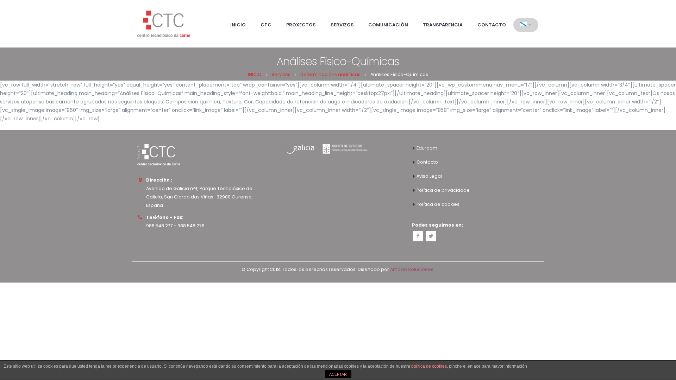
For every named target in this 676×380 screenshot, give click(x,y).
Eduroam (427, 148)
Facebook (418, 236)
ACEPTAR (338, 374)
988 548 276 (191, 226)
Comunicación (388, 24)
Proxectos (301, 24)
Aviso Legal (429, 176)
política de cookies (429, 366)
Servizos (342, 24)
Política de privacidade (443, 190)
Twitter (431, 236)
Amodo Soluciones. (412, 269)
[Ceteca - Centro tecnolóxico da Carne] (163, 24)
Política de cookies (438, 204)
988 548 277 (159, 226)
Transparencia (443, 24)
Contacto (491, 24)
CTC (266, 24)
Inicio (238, 24)
